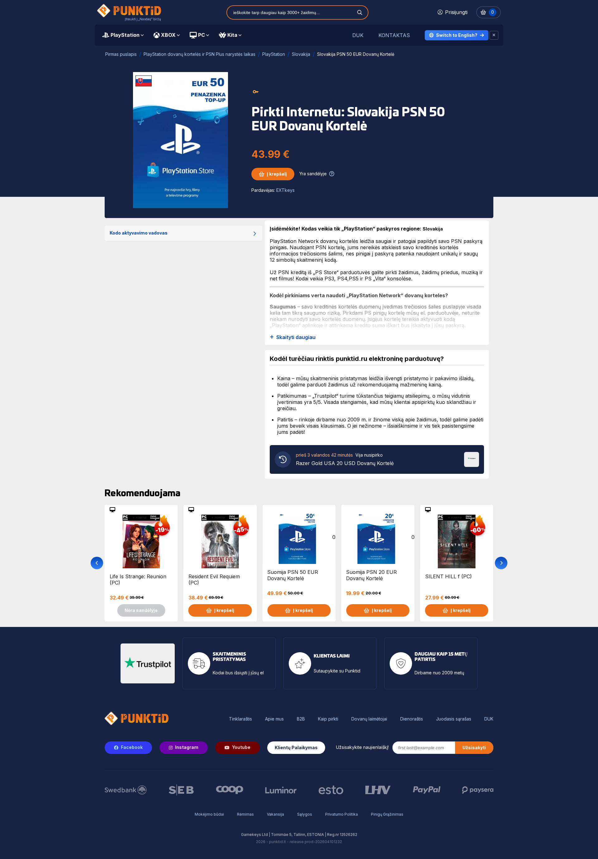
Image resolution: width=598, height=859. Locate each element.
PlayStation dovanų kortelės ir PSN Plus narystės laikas (199, 54)
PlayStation (125, 35)
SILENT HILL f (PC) (448, 576)
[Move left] (97, 563)
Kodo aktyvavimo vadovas (139, 232)
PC (201, 35)
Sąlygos (304, 814)
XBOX (168, 35)
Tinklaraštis (240, 718)
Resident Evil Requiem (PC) (214, 579)
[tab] (123, 35)
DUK (357, 35)
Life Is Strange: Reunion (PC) (138, 579)
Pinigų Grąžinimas (387, 814)
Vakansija (275, 814)
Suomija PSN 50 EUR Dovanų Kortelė (292, 575)
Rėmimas (245, 814)
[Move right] (501, 563)
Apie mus (274, 718)
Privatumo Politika (341, 814)
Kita (232, 35)
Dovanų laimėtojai (369, 718)
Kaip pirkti (328, 718)
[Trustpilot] (471, 458)
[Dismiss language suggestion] (494, 35)
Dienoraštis (411, 718)
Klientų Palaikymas (296, 747)
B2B (301, 718)
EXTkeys (285, 190)
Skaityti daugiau (296, 337)
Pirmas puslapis (121, 54)
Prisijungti (456, 12)
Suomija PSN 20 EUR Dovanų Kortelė (371, 575)
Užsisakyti (474, 747)
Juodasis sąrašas (453, 718)
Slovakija (301, 54)
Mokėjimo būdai (209, 814)
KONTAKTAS (394, 35)
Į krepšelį (277, 174)
